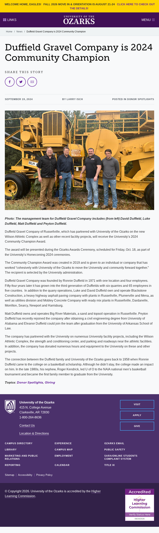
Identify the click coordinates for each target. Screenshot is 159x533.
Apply (137, 415)
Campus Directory (19, 443)
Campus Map (64, 449)
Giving (50, 382)
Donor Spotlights (30, 382)
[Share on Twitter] (21, 82)
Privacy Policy (44, 475)
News (19, 31)
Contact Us (27, 425)
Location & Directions (34, 433)
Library (11, 449)
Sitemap (9, 475)
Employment (64, 455)
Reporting (12, 465)
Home (9, 31)
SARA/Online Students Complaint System (120, 457)
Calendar (62, 465)
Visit (137, 404)
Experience (63, 443)
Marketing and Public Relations (21, 457)
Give (137, 426)
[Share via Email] (32, 82)
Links (11, 20)
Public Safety (114, 449)
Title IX (109, 465)
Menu (146, 20)
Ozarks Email (114, 443)
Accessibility (25, 475)
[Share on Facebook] (10, 82)
